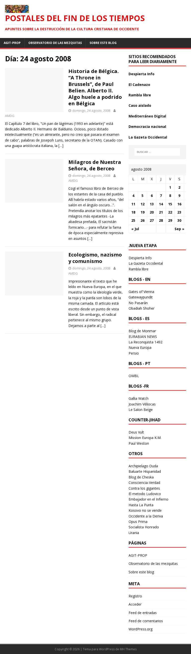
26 (142, 220)
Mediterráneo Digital (147, 116)
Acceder (135, 604)
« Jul (135, 228)
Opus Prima (138, 521)
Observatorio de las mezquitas (55, 43)
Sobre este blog (103, 43)
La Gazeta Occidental (148, 137)
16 (179, 204)
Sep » (179, 228)
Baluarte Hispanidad (145, 471)
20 (152, 212)
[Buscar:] (157, 152)
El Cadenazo (139, 84)
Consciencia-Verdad (144, 482)
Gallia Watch (138, 398)
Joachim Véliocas (142, 404)
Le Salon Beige (141, 409)
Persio (134, 353)
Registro (135, 596)
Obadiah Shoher (141, 308)
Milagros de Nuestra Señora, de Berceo (94, 165)
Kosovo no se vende (145, 510)
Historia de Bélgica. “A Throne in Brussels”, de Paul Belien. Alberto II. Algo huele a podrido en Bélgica (95, 87)
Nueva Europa (140, 347)
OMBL (134, 375)
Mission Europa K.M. (145, 437)
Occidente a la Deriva (146, 516)
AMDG (9, 115)
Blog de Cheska (141, 477)
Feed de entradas (143, 612)
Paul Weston (139, 443)
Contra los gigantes (144, 488)
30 (179, 220)
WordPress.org (140, 629)
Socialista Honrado (144, 527)
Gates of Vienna (141, 291)
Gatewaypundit (141, 297)
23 (179, 212)
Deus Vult (136, 432)
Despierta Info (141, 74)
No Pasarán (138, 302)
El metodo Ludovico (145, 493)
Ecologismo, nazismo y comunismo (95, 257)
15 (170, 204)
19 (142, 212)
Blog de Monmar (142, 330)
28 (161, 220)
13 (152, 204)
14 (161, 204)
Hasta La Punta (141, 505)
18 (133, 212)
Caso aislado (140, 105)
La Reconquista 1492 (145, 342)
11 (133, 204)
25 (133, 220)
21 (161, 212)
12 (142, 204)
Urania (134, 532)
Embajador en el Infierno (148, 499)
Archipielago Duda (143, 466)
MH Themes (128, 649)
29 (170, 220)
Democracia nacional (147, 126)
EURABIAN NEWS (143, 336)
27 (152, 220)
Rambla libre (140, 95)
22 (170, 212)
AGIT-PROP (12, 43)
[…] (60, 145)
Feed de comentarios (146, 620)
